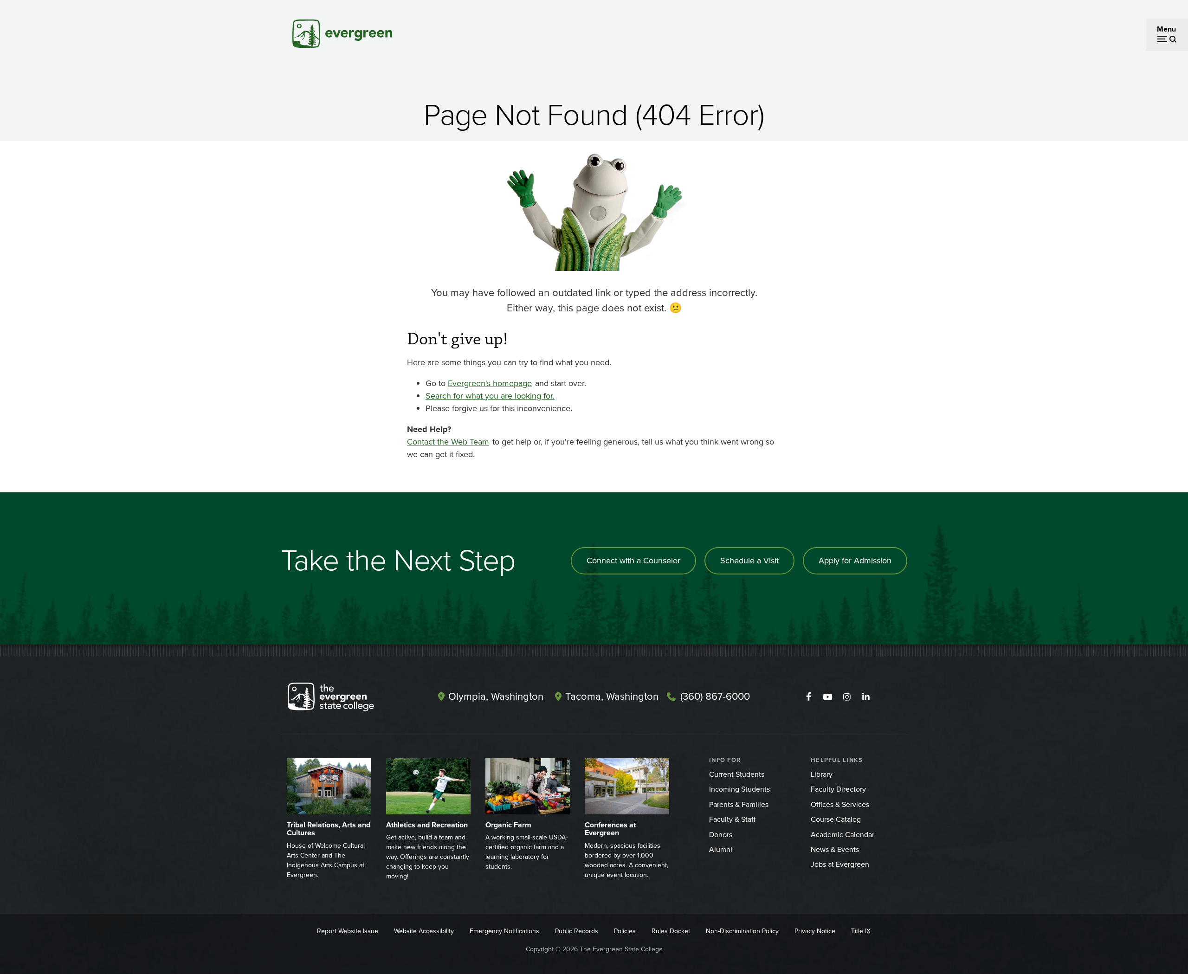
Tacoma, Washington (612, 696)
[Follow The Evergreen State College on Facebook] (809, 697)
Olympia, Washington (495, 696)
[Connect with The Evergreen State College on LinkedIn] (866, 697)
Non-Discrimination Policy (742, 931)
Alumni (720, 849)
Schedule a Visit (749, 561)
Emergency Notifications (504, 931)
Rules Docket (671, 931)
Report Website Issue (347, 931)
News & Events (835, 849)
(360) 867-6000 (715, 696)
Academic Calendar (842, 834)
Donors (720, 834)
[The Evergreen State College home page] (347, 699)
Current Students (736, 774)
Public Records (576, 931)
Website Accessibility (424, 931)
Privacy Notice (814, 931)
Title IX (861, 931)
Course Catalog (836, 819)
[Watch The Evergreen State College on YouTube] (828, 697)
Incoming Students (739, 789)
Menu (1166, 29)
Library (822, 774)
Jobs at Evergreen (840, 864)
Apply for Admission (855, 561)
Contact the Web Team (448, 442)
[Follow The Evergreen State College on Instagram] (847, 697)
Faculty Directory (838, 789)
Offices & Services (840, 804)
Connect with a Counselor (633, 561)
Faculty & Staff (732, 819)
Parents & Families (738, 804)
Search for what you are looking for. (490, 396)
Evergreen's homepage (490, 383)
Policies (625, 931)
